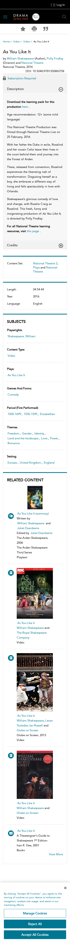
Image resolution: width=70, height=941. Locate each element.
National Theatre (32, 63)
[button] (34, 28)
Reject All (35, 924)
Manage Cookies (35, 913)
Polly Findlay (55, 58)
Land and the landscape (23, 438)
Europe (12, 462)
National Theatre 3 (45, 263)
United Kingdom (30, 462)
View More (56, 854)
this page (33, 231)
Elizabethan (47, 414)
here (25, 106)
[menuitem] (35, 269)
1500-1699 (14, 414)
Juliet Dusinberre (28, 528)
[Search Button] (64, 17)
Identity (39, 433)
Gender (27, 433)
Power (54, 438)
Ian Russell (36, 725)
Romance (14, 443)
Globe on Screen (27, 730)
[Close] (65, 888)
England (49, 462)
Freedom (13, 433)
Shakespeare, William (21, 336)
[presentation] (35, 593)
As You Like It (16, 375)
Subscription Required (21, 78)
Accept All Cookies (35, 935)
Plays (36, 267)
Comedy (13, 394)
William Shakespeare (30, 523)
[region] (35, 911)
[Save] (23, 29)
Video (16, 41)
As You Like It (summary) (33, 513)
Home (6, 41)
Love (44, 438)
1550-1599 (30, 414)
